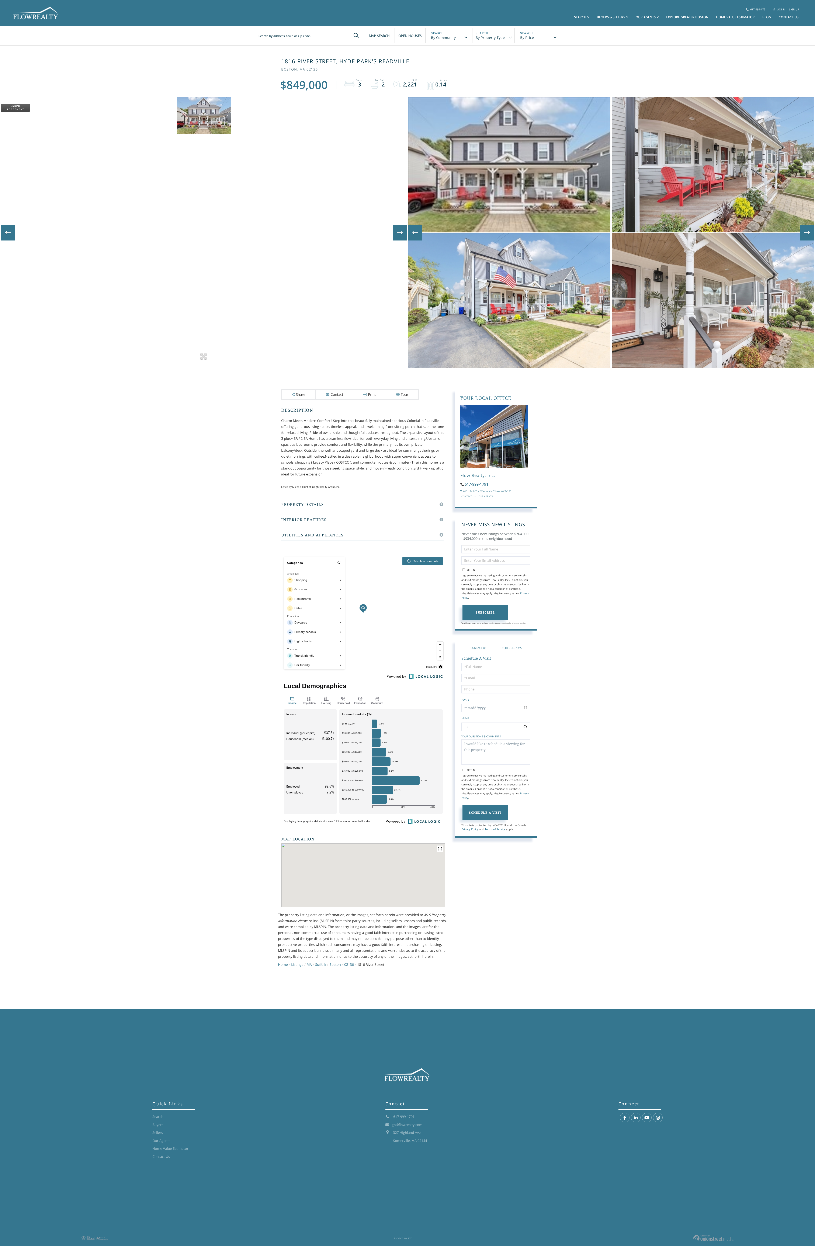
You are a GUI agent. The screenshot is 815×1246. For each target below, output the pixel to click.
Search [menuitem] (580, 17)
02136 (349, 964)
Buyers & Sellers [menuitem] (611, 17)
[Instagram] (657, 1118)
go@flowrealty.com (407, 1124)
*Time (465, 718)
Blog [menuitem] (766, 17)
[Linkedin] (635, 1118)
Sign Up (794, 9)
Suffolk (320, 964)
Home (283, 964)
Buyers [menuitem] (157, 1124)
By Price (527, 37)
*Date (465, 699)
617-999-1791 (758, 9)
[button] (356, 35)
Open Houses (410, 35)
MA (309, 964)
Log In (781, 9)
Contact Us (468, 496)
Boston (335, 964)
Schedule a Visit (513, 648)
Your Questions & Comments (481, 736)
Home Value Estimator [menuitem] (735, 17)
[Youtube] (646, 1118)
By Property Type (490, 37)
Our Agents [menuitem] (646, 17)
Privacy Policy (470, 829)
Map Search (379, 35)
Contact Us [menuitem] (788, 17)
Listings (297, 964)
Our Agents (486, 496)
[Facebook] (624, 1118)
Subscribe (485, 612)
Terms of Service (495, 829)
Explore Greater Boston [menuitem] (687, 17)
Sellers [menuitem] (157, 1132)
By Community (443, 37)
